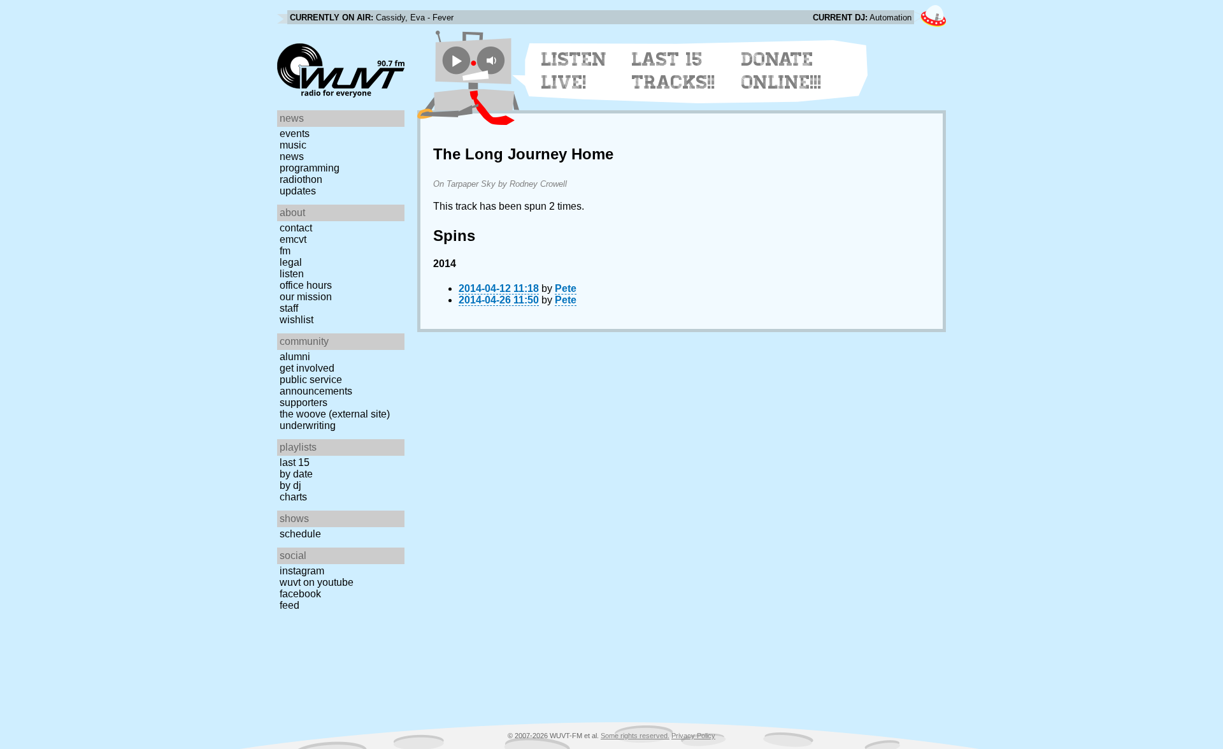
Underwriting (308, 425)
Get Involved (307, 368)
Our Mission (306, 296)
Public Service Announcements (316, 385)
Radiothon (301, 179)
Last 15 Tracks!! (673, 71)
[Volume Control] (492, 60)
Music (293, 145)
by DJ (290, 485)
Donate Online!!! (781, 71)
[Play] (456, 60)
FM (285, 250)
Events (295, 133)
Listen (292, 273)
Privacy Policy (693, 735)
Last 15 (295, 462)
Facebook (300, 593)
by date (296, 474)
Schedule (300, 533)
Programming (310, 168)
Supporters (303, 402)
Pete (565, 288)
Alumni (295, 356)
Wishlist (296, 319)
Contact (296, 227)
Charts (293, 496)
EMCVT (293, 239)
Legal (291, 262)
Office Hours (306, 285)
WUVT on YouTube (317, 582)
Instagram (302, 570)
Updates (298, 190)
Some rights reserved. (635, 735)
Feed (289, 605)
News (292, 156)
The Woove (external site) (335, 414)
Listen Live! (574, 71)
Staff (289, 308)
